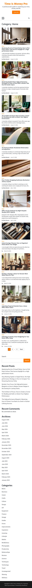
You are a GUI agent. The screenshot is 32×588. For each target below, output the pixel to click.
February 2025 (6, 477)
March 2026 (5, 435)
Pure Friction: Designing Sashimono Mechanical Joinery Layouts (15, 180)
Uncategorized (6, 571)
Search (4, 356)
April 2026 (5, 432)
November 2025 (6, 448)
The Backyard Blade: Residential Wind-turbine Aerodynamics (15, 148)
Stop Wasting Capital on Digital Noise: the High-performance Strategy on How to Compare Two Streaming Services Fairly (16, 379)
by (2, 251)
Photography (5, 546)
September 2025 (6, 455)
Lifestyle (4, 536)
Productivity (5, 549)
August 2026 (5, 420)
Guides (4, 520)
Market (4, 539)
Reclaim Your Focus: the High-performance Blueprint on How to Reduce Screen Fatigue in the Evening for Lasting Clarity (15, 386)
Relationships (6, 552)
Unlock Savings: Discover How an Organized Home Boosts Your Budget (15, 243)
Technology (5, 565)
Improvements (6, 527)
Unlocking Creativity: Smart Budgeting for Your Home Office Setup (15, 337)
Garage (4, 517)
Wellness (4, 577)
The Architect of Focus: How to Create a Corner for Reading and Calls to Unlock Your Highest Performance (15, 117)
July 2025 (4, 461)
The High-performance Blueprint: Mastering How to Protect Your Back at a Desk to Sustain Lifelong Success (16, 401)
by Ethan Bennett (5, 59)
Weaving (4, 574)
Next (21, 349)
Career (4, 495)
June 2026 (5, 426)
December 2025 (6, 445)
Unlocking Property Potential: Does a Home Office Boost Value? (14, 306)
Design (4, 504)
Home (3, 46)
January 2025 (6, 480)
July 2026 (4, 423)
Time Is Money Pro (16, 4)
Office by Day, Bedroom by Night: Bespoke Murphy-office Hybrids (14, 211)
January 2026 (6, 442)
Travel (3, 568)
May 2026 (4, 429)
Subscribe (16, 12)
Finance (4, 514)
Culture (4, 501)
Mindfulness (5, 542)
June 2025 (5, 464)
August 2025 (5, 458)
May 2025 (4, 467)
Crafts (3, 498)
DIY (3, 508)
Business (4, 492)
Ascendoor (12, 585)
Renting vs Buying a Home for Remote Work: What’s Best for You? (15, 274)
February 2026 (6, 439)
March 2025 (5, 474)
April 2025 (5, 470)
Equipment (5, 511)
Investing (4, 533)
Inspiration (5, 530)
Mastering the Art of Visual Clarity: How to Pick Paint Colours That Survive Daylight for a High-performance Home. (16, 49)
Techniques (5, 562)
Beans (3, 488)
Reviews (4, 555)
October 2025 (6, 451)
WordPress (24, 585)
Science (4, 558)
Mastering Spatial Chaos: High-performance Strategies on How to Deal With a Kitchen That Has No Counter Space (15, 83)
